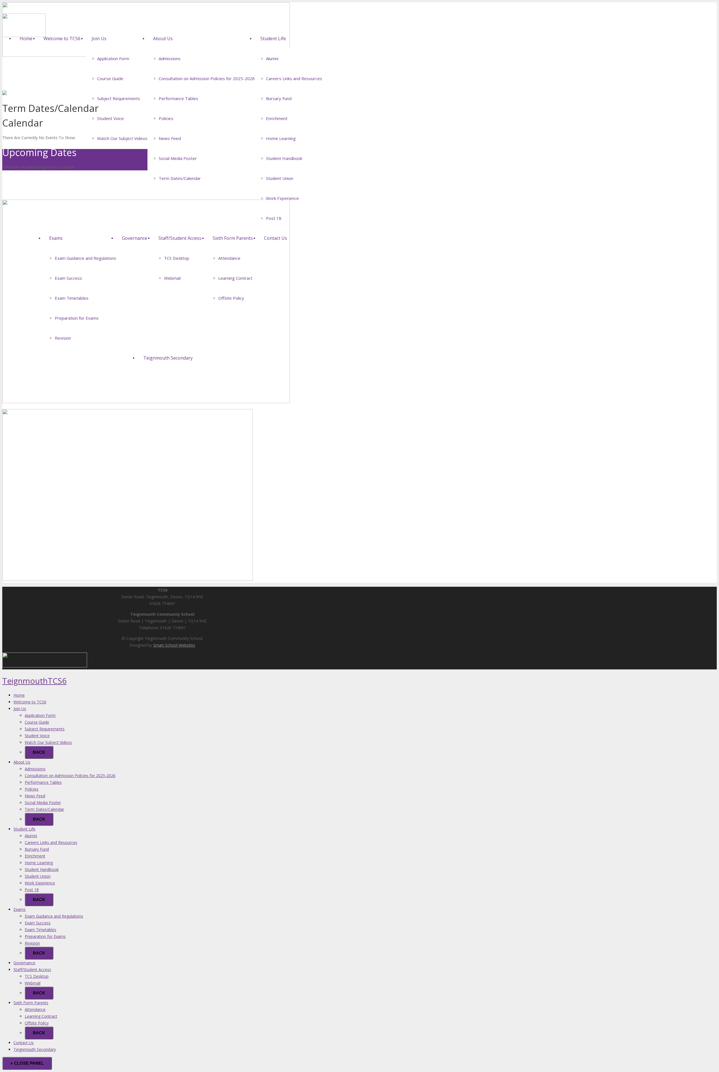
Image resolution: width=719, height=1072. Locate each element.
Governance (24, 962)
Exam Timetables (40, 929)
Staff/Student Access (32, 969)
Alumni (31, 835)
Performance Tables (43, 782)
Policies (31, 789)
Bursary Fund (37, 849)
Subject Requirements (45, 729)
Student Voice (37, 735)
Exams (19, 909)
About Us (21, 762)
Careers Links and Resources (51, 842)
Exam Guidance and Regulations (54, 916)
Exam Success (38, 923)
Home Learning (39, 862)
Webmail (32, 983)
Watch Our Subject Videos (48, 742)
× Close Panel (27, 1063)
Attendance (35, 1009)
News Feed (35, 795)
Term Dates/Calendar (44, 809)
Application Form (40, 715)
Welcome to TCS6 (29, 702)
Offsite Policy (37, 1023)
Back (39, 752)
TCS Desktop (37, 976)
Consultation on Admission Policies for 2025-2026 (70, 775)
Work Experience (40, 883)
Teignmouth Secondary (34, 1049)
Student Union (38, 876)
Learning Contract (41, 1016)
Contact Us (23, 1042)
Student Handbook (42, 869)
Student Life (24, 829)
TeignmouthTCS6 (34, 680)
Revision (32, 943)
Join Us (19, 708)
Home (19, 695)
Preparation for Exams (45, 936)
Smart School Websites (174, 645)
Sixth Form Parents (30, 1002)
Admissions (35, 768)
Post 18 (32, 889)
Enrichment (35, 856)
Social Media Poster (43, 802)
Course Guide (37, 722)
